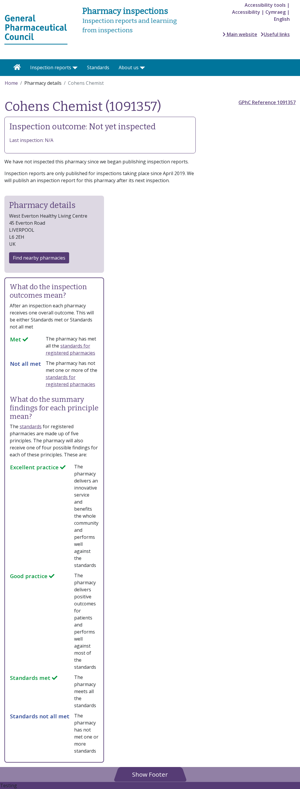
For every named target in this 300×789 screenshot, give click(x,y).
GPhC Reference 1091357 (267, 102)
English (282, 19)
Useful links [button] (277, 34)
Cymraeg (275, 12)
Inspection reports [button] (50, 67)
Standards (98, 67)
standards (31, 426)
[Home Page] (17, 67)
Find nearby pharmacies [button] (39, 258)
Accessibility (246, 12)
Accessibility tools (265, 5)
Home (11, 83)
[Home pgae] (36, 29)
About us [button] (129, 67)
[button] (150, 774)
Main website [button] (241, 34)
